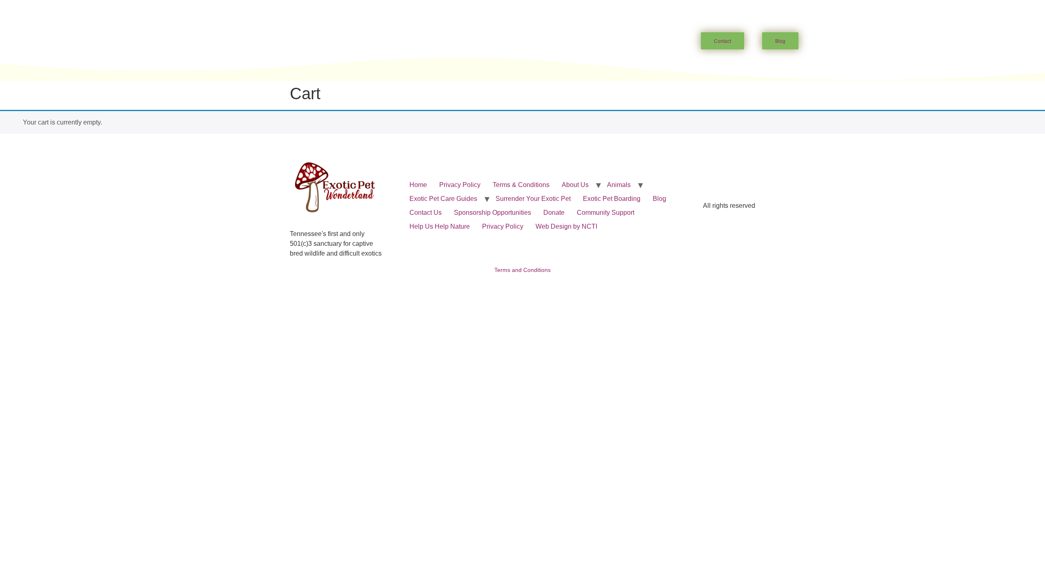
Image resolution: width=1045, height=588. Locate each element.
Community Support (605, 212)
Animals (347, 41)
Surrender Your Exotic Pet (533, 198)
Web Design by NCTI (566, 226)
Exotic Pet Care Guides (418, 41)
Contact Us (425, 212)
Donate (554, 212)
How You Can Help (505, 41)
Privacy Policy (459, 184)
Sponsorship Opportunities (492, 212)
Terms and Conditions (522, 270)
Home (261, 41)
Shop (626, 41)
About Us (298, 41)
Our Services (576, 41)
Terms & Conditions (521, 184)
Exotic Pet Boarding (611, 198)
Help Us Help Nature (439, 226)
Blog (659, 198)
